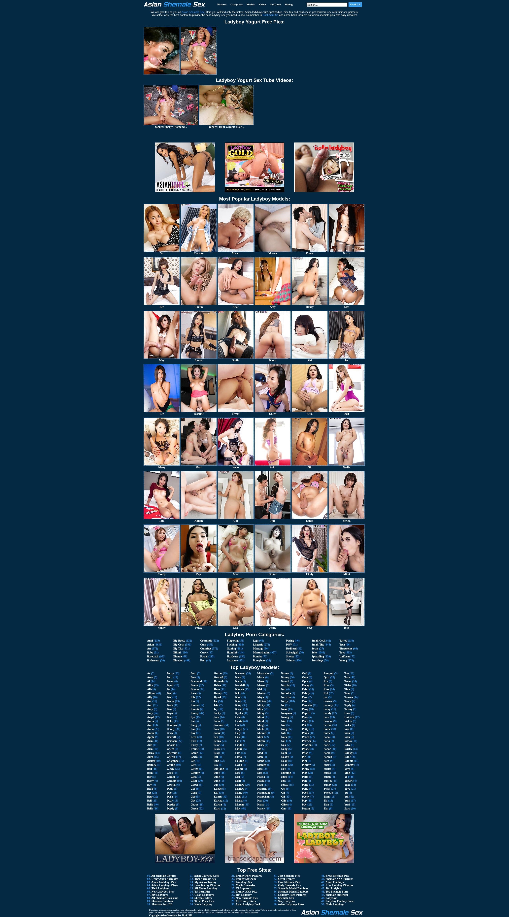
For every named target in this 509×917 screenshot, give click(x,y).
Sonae (327, 748)
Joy (216, 764)
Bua (169, 717)
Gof (193, 788)
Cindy (170, 768)
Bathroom (153, 660)
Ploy (304, 772)
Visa (346, 729)
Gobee (194, 784)
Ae (148, 673)
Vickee (348, 721)
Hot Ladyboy (244, 894)
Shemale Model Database (293, 888)
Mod (260, 752)
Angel (150, 717)
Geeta (194, 756)
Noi (283, 741)
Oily (283, 800)
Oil (283, 796)
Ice (215, 701)
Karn (217, 808)
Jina (216, 760)
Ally (149, 697)
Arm (150, 748)
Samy (327, 709)
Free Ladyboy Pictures (339, 885)
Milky (260, 713)
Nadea (261, 776)
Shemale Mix (286, 898)
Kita (238, 701)
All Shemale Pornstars (164, 898)
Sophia (328, 756)
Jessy (217, 752)
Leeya (238, 729)
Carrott (171, 737)
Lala (238, 717)
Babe (150, 652)
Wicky (348, 748)
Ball (149, 768)
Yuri (347, 804)
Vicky (347, 725)
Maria (239, 800)
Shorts (290, 656)
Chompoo (173, 760)
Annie (150, 733)
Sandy (327, 713)
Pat (304, 725)
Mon (260, 756)
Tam (326, 804)
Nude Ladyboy (203, 904)
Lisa (237, 752)
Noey (284, 737)
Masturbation (261, 652)
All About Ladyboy (205, 888)
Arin (150, 741)
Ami (149, 705)
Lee (237, 725)
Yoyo (347, 788)
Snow (327, 733)
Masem (239, 804)
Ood (304, 673)
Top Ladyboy (334, 888)
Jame (217, 721)
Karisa (218, 804)
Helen (217, 685)
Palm (305, 689)
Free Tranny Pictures (207, 885)
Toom (347, 701)
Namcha (262, 788)
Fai (193, 721)
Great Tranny (286, 878)
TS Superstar (244, 888)
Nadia (260, 780)
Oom (305, 677)
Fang (194, 725)
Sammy (328, 705)
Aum (150, 756)
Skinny (290, 660)
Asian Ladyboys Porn (291, 904)
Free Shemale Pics (289, 882)
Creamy (171, 780)
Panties (257, 656)
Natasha (286, 693)
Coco (170, 772)
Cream (171, 776)
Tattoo (343, 640)
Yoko (347, 784)
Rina (326, 685)
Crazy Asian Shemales (165, 878)
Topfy (347, 705)
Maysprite (263, 673)
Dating (289, 4)
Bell (149, 800)
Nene (284, 709)
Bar (149, 776)
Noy (283, 768)
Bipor (170, 685)
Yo (345, 776)
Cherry (171, 756)
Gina (194, 776)
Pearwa (306, 741)
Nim (283, 721)
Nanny (285, 677)
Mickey (261, 701)
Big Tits (178, 648)
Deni (193, 673)
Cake (170, 721)
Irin (216, 705)
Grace (194, 804)
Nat (283, 689)
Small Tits (318, 644)
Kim (238, 697)
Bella (150, 804)
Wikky (348, 752)
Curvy (204, 652)
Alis (149, 689)
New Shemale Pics (246, 898)
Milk (260, 709)
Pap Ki (306, 713)
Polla (305, 776)
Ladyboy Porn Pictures (292, 894)
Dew (193, 677)
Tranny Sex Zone (246, 878)
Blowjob (178, 660)
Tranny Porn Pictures (249, 875)
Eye (193, 717)
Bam (150, 772)
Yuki (347, 800)
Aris (149, 744)
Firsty (194, 744)
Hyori (217, 697)
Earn (194, 693)
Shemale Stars (203, 898)
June (217, 780)
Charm (171, 744)
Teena (347, 681)
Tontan (348, 697)
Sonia (327, 752)
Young (343, 660)
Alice (150, 685)
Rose (326, 689)
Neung (285, 717)
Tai (325, 800)
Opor (305, 681)
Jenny (217, 741)
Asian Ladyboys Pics (163, 882)
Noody (285, 756)
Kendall (240, 685)
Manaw (239, 784)
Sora (326, 760)
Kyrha (239, 713)
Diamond (196, 681)
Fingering (233, 640)
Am (149, 701)
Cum (203, 644)
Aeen (150, 677)
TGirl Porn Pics (204, 901)
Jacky (217, 713)
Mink (260, 729)
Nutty (284, 784)
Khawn (239, 689)
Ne (282, 705)
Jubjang (219, 768)
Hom (217, 689)
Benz (170, 677)
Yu (346, 792)
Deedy (170, 808)
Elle (193, 697)
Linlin (239, 748)
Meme (261, 693)
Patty (305, 729)
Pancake (307, 705)
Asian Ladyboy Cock (206, 875)
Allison (151, 693)
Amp (150, 709)
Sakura (328, 701)
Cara (170, 733)
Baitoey (151, 764)
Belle (150, 808)
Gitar (194, 780)
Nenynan (286, 713)
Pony (305, 788)
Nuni (284, 776)
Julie (217, 776)
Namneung (263, 792)
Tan (326, 808)
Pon (304, 780)
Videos (262, 4)
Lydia (238, 764)
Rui (326, 693)
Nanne (285, 673)
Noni (284, 752)
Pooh (305, 792)
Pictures (221, 4)
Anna (150, 729)
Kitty (238, 705)
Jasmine (219, 725)
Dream (195, 689)
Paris (305, 721)
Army (150, 752)
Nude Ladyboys (335, 904)
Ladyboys (331, 898)
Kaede (217, 788)
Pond (305, 784)
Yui (346, 796)
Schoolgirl (292, 652)
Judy (217, 772)
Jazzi (217, 733)
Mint (260, 737)
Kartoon (240, 673)
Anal (150, 640)
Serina (327, 725)
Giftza (194, 768)
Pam (305, 697)
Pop (304, 800)
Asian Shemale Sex (170, 915)
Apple (150, 737)
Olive (284, 804)
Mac (237, 772)
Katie (238, 681)
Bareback (152, 656)
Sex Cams (275, 4)
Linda (238, 744)
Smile (327, 729)
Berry (170, 681)
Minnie (261, 733)
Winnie (348, 760)
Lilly (238, 733)
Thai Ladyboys (160, 888)
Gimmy (195, 772)
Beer (150, 796)
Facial (204, 656)
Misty (260, 744)
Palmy (306, 693)
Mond (260, 760)
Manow (239, 788)
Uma (347, 713)
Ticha (347, 685)
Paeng (305, 685)
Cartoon (172, 741)
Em (193, 701)
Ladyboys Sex (244, 882)
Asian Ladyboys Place (164, 885)
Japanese (232, 660)
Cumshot (205, 648)
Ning (284, 729)
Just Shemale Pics (289, 875)
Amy (150, 713)
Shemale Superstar (337, 894)
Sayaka (328, 721)
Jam (216, 717)
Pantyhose (259, 660)
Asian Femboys (334, 882)
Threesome (345, 648)
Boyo (170, 713)
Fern (193, 737)
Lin (237, 741)
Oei (283, 788)
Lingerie (258, 644)
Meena (261, 685)
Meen (260, 681)
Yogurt (348, 780)
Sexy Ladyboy (286, 901)
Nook (284, 760)
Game (194, 752)
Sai (325, 697)
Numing (286, 772)
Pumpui (328, 673)
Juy (216, 784)
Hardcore (232, 656)
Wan (347, 737)
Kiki (238, 693)
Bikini (177, 652)
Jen (216, 737)
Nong (284, 748)
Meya (260, 697)
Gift (193, 764)
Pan (304, 701)
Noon (284, 764)
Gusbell (218, 677)
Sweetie (328, 792)
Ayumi (151, 760)
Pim (304, 760)
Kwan (238, 709)
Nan (259, 800)
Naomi (285, 681)
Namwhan (263, 796)
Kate (238, 677)
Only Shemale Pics (289, 885)
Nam (260, 784)
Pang (305, 709)
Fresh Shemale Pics (337, 875)
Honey (218, 693)
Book (170, 705)
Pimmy (306, 764)
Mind (260, 721)
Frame (195, 748)
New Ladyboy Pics (163, 891)
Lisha (238, 756)
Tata (347, 677)
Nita (283, 733)
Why (347, 744)
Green (194, 808)
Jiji (216, 756)
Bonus (170, 701)
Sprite (327, 768)
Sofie (327, 744)
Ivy (216, 709)
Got (193, 800)
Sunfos (328, 780)
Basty (150, 780)
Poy (304, 804)
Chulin (171, 764)
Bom (169, 693)
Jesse (217, 744)
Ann (149, 725)
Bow (169, 709)
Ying (347, 772)
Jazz (216, 729)
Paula (305, 733)
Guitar (218, 673)
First (193, 741)
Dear (170, 800)
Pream (306, 808)
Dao (169, 792)
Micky (261, 705)
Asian (150, 644)
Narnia (285, 685)
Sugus (327, 776)
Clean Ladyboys (204, 894)
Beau (150, 788)
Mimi (260, 717)
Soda (327, 737)
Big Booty (179, 640)
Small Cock (318, 640)
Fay (193, 733)
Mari (238, 796)
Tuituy (348, 709)
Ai (148, 681)
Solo (314, 652)
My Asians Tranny (205, 882)
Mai (237, 776)
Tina (347, 689)
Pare (305, 717)
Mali (238, 780)
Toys (342, 652)
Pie (304, 756)
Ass (149, 648)
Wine (347, 756)
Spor (326, 764)
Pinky (305, 768)
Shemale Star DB (162, 904)
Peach (305, 737)
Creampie (206, 640)
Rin (326, 681)
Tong (347, 693)
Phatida (307, 744)
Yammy (349, 764)
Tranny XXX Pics (246, 891)
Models (251, 4)
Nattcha (286, 697)
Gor (193, 796)
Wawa (348, 741)
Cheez (170, 748)
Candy (171, 729)
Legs (255, 640)
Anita (150, 721)
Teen (342, 644)
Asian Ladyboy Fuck (248, 904)
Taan (327, 796)
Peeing (290, 640)
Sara (326, 717)
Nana (260, 804)
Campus (172, 725)
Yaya (347, 768)
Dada (170, 788)
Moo (260, 768)
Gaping (231, 648)
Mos (259, 772)
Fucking (232, 644)
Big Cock (178, 644)
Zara (347, 808)
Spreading (318, 656)
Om (283, 808)
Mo (259, 748)
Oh (283, 792)
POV (289, 644)
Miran (261, 741)
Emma (195, 705)
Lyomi (239, 768)
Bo (168, 689)
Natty (284, 701)
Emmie (195, 709)
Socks (315, 648)
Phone (306, 748)
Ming (260, 725)
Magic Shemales (245, 885)
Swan (327, 788)
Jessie (217, 748)
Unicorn (349, 717)
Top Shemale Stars (337, 891)
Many (238, 792)
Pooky (306, 796)
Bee (149, 792)
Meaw (260, 677)
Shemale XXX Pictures (339, 878)
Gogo (194, 792)
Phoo (305, 752)
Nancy (261, 808)
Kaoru (218, 796)
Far (193, 729)
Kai (216, 792)
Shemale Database (162, 901)
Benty (170, 673)
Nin (283, 725)
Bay (149, 784)
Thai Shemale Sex (205, 878)
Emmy (195, 713)
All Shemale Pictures (163, 875)
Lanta (238, 721)
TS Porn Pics (202, 891)
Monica (261, 764)
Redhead (291, 648)
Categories (236, 4)
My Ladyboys (160, 894)
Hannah (219, 681)
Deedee (171, 804)
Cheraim (172, 752)
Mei (259, 689)
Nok (283, 744)
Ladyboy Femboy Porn (340, 901)
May (238, 808)
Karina (218, 800)
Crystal (171, 784)
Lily (237, 737)
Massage (258, 648)
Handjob (232, 652)
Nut (283, 780)
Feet (202, 660)
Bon (169, 697)
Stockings (317, 660)
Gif (193, 760)
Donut (194, 685)
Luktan (239, 760)
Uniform (344, 656)
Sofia (327, 741)
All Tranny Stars (246, 901)
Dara (170, 796)
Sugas (327, 772)
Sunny (327, 784)
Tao (346, 673)
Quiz (326, 677)
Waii (347, 733)
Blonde (177, 656)
